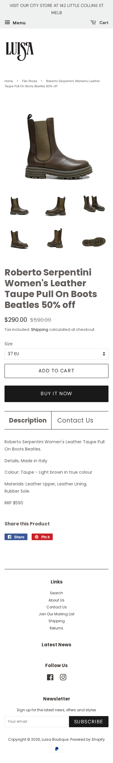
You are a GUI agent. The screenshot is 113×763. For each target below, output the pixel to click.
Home (9, 81)
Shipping (39, 329)
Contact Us (75, 420)
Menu (19, 23)
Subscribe (88, 721)
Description (28, 420)
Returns (56, 628)
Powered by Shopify (87, 739)
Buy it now (56, 393)
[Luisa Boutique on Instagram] (63, 678)
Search (56, 593)
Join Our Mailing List (56, 614)
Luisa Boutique (55, 739)
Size (9, 344)
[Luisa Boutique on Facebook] (50, 678)
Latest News (56, 644)
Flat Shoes (29, 81)
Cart (103, 22)
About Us (56, 600)
